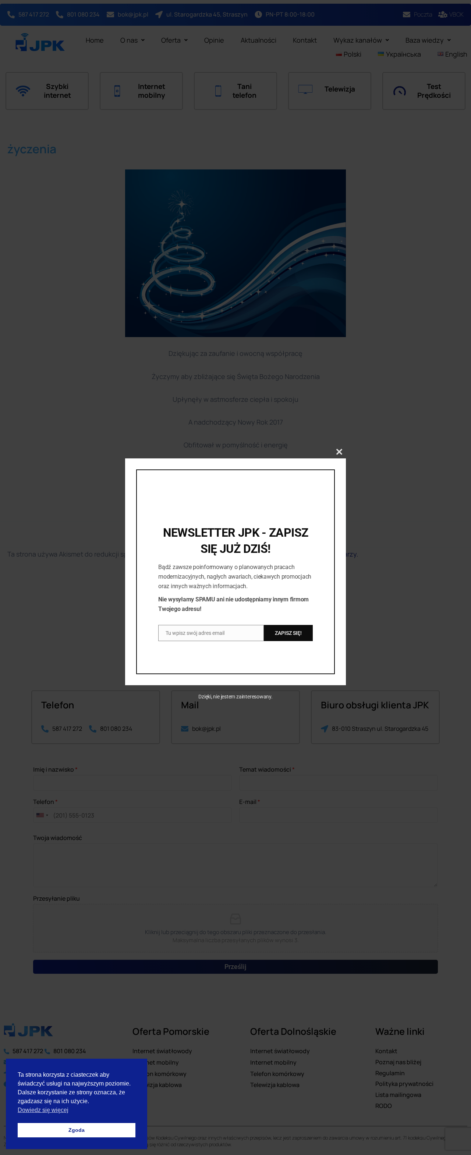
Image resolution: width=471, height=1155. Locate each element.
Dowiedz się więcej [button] (43, 1110)
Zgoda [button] (76, 1130)
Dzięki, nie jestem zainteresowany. (235, 697)
